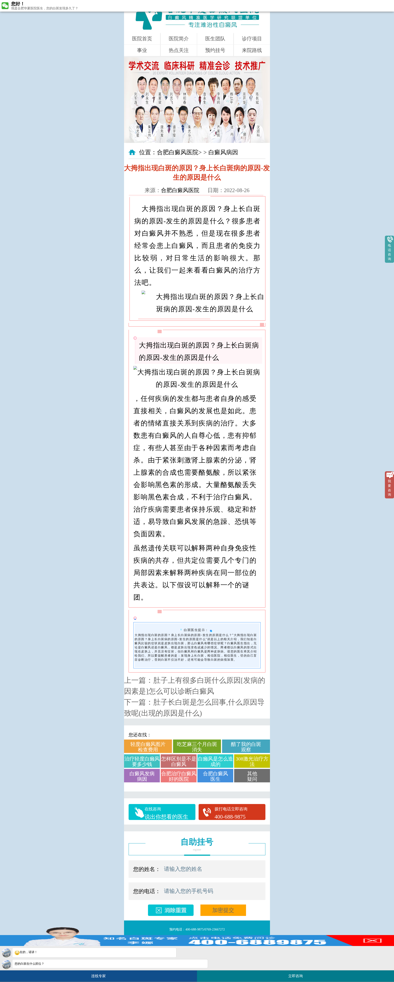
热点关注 (179, 50)
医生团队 (215, 38)
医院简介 (179, 38)
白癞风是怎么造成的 (215, 761)
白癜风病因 (223, 152)
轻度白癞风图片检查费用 (148, 747)
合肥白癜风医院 (177, 152)
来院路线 (252, 50)
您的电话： (147, 891)
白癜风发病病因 (142, 776)
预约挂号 (215, 50)
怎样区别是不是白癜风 (178, 761)
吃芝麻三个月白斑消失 (197, 747)
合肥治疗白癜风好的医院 (178, 776)
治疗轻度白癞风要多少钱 (142, 761)
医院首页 (142, 38)
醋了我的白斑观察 (246, 747)
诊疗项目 (252, 38)
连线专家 (98, 976)
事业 (142, 50)
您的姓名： (147, 869)
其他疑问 (252, 776)
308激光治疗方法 (252, 761)
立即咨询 (297, 974)
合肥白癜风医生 (215, 776)
